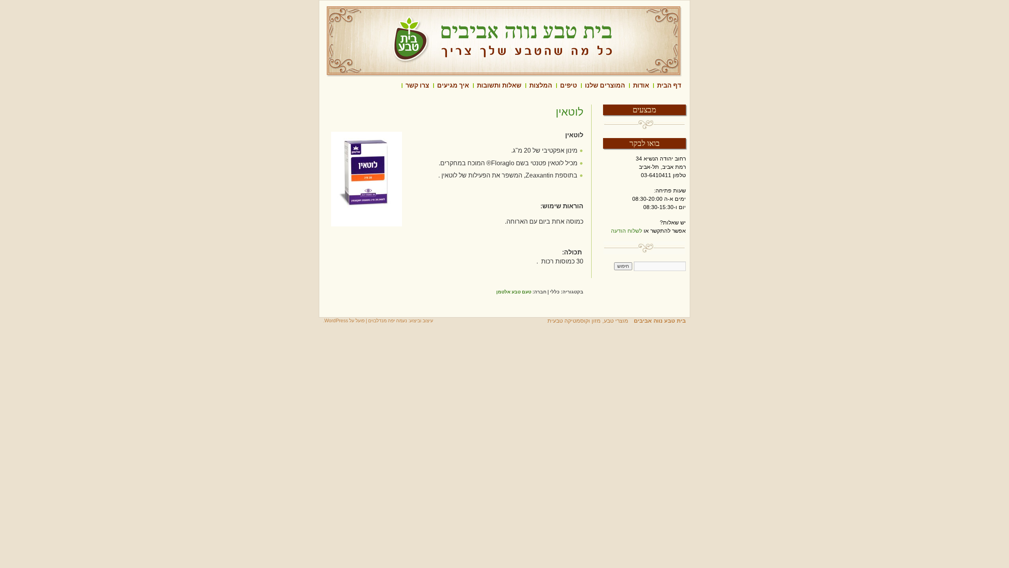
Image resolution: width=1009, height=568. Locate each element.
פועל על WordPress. (344, 320)
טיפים (568, 85)
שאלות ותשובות (499, 85)
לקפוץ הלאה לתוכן (686, 85)
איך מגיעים (453, 85)
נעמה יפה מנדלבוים (387, 320)
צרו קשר (417, 85)
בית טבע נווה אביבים (659, 321)
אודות (641, 85)
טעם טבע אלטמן (513, 292)
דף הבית (669, 85)
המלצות (540, 85)
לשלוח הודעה (626, 231)
